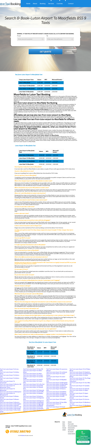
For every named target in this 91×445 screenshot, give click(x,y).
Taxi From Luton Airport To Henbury (33, 396)
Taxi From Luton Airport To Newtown (56, 387)
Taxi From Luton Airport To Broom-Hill (10, 407)
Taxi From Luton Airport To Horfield (33, 407)
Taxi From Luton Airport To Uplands (79, 389)
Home (28, 4)
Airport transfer (71, 427)
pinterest (13, 422)
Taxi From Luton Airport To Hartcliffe (33, 392)
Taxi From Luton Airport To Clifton (32, 373)
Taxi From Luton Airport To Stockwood (80, 373)
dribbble (20, 422)
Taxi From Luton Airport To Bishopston (10, 392)
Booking (43, 4)
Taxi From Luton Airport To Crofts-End (33, 384)
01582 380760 (20, 432)
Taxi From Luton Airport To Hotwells (33, 408)
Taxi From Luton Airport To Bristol (9, 405)
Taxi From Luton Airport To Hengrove (33, 401)
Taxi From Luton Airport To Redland (56, 393)
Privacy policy (71, 423)
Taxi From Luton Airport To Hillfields (33, 405)
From (19, 36)
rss (27, 422)
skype (30, 422)
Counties (60, 4)
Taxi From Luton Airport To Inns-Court (33, 410)
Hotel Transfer (71, 429)
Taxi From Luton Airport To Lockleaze (56, 372)
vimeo (32, 422)
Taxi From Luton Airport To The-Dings (80, 378)
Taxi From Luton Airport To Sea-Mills (56, 402)
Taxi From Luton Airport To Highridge (33, 404)
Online (63, 425)
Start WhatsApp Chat (83, 442)
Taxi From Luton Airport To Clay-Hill (33, 369)
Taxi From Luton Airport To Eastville (33, 385)
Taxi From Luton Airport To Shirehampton (53, 404)
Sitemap (70, 422)
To (47, 36)
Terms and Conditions (72, 425)
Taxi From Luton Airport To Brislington (10, 404)
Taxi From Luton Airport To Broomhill (10, 408)
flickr (18, 422)
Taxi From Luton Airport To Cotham (33, 379)
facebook (8, 422)
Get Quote (45, 51)
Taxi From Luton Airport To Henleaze (33, 402)
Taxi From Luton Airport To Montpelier (57, 382)
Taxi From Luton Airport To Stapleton (80, 372)
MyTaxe (23, 435)
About (35, 4)
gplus (22, 422)
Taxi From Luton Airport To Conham (33, 375)
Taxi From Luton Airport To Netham (56, 385)
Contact (71, 4)
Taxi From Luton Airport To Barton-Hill (10, 384)
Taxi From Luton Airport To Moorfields (57, 384)
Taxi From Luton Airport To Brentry (9, 402)
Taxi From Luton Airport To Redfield (56, 392)
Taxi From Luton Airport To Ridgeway (56, 395)
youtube (15, 422)
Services (51, 4)
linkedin (25, 422)
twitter (10, 422)
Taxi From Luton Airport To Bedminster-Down (7, 386)
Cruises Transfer (71, 433)
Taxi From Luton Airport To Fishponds (33, 390)
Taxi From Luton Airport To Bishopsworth (7, 394)
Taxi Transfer (70, 431)
